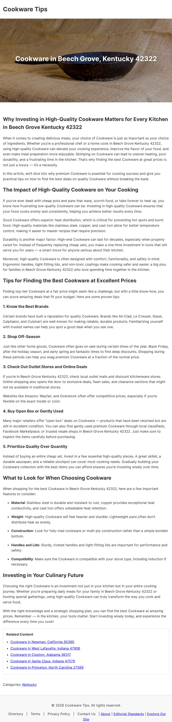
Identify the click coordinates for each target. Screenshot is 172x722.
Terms (35, 714)
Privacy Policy (59, 714)
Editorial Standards (128, 714)
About (105, 714)
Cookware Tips (25, 9)
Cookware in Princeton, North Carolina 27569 (46, 667)
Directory (15, 714)
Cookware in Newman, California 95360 (42, 642)
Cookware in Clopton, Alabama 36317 (40, 655)
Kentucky (29, 684)
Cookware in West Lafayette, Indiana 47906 (45, 648)
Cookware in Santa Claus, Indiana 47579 (42, 661)
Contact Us (86, 714)
